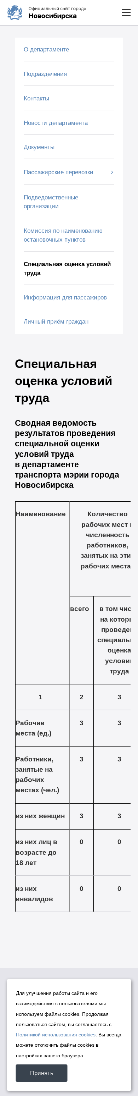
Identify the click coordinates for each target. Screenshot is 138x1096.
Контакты (36, 98)
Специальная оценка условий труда (67, 268)
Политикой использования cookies (56, 1034)
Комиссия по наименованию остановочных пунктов (63, 235)
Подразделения (45, 74)
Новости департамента (56, 123)
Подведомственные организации (51, 202)
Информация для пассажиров (65, 297)
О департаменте (46, 49)
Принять (41, 1073)
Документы (39, 147)
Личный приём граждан (56, 321)
